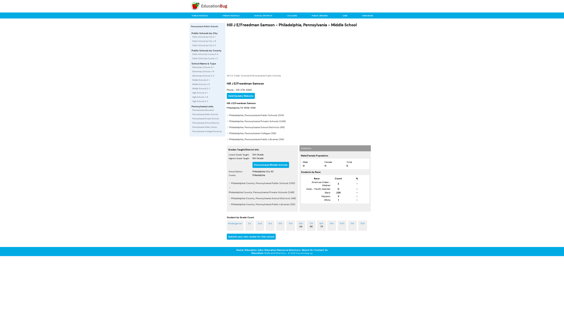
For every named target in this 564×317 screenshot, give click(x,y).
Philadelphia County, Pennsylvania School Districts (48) (263, 198)
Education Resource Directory (282, 250)
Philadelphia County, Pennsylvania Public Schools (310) (263, 183)
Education (257, 253)
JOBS (345, 16)
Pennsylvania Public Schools (205, 114)
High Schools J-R (200, 97)
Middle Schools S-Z (201, 88)
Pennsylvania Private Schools (205, 118)
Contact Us (321, 250)
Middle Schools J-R (201, 84)
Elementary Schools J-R (203, 71)
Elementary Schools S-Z (203, 76)
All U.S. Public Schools (238, 75)
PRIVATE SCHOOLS (231, 16)
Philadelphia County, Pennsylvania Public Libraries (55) (263, 204)
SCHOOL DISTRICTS (263, 16)
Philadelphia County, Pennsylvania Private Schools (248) (261, 192)
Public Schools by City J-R (204, 41)
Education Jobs (254, 250)
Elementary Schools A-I (203, 67)
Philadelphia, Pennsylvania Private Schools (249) (257, 121)
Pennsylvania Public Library (204, 127)
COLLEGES (292, 16)
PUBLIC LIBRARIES (320, 16)
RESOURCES (368, 16)
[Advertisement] (298, 50)
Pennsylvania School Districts (205, 123)
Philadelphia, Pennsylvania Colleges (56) (252, 133)
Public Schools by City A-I (203, 37)
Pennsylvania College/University (207, 131)
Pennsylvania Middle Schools (271, 164)
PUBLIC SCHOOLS (200, 16)
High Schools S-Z (200, 101)
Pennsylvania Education (203, 110)
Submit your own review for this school (251, 236)
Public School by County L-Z (205, 58)
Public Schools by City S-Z (204, 45)
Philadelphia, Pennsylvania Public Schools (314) (256, 115)
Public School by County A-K (205, 54)
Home (239, 250)
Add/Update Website (240, 95)
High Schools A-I (200, 93)
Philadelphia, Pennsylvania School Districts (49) (257, 127)
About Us (307, 250)
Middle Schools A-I (200, 80)
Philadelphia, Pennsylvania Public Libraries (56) (256, 139)
